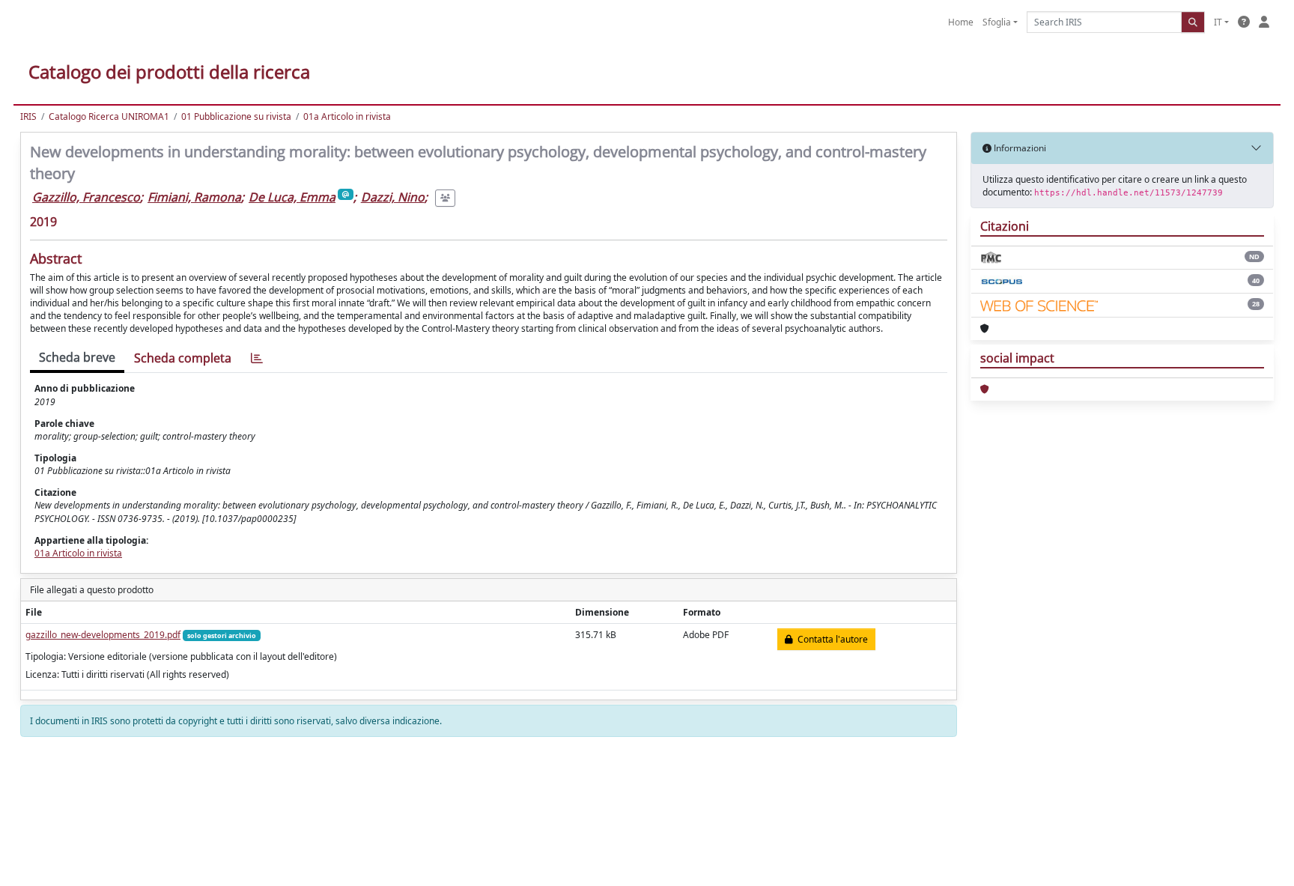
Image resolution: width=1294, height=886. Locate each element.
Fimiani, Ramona (194, 197)
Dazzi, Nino (393, 197)
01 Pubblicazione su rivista (236, 116)
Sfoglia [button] (996, 22)
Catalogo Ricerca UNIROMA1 (109, 116)
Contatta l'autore (830, 639)
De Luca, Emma (292, 197)
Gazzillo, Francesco (86, 197)
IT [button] (1218, 22)
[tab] (257, 358)
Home (960, 22)
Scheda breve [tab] (77, 357)
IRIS (28, 116)
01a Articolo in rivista (347, 116)
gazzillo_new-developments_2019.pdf (102, 634)
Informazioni (1018, 148)
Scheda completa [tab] (182, 358)
